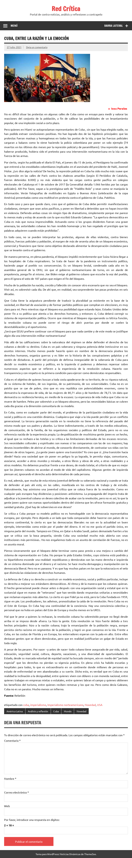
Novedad (90, 704)
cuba (26, 704)
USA (99, 704)
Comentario (12, 740)
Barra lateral (113, 26)
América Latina (15, 711)
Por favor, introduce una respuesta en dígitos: (32, 819)
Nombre (10, 778)
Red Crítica (66, 8)
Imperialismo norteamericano (65, 704)
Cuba (56, 711)
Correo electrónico (16, 792)
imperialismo (38, 704)
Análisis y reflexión (38, 711)
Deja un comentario (36, 47)
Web (7, 805)
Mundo (68, 711)
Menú (14, 26)
